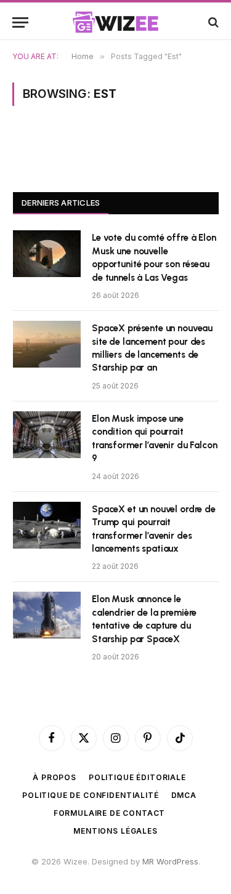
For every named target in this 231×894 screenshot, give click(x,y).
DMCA (184, 795)
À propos (54, 777)
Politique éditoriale (137, 777)
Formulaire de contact (110, 813)
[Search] (212, 22)
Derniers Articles (61, 202)
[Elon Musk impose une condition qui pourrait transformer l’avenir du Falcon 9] (47, 434)
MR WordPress (170, 861)
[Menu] (20, 22)
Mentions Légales (115, 831)
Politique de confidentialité (90, 795)
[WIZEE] (116, 22)
